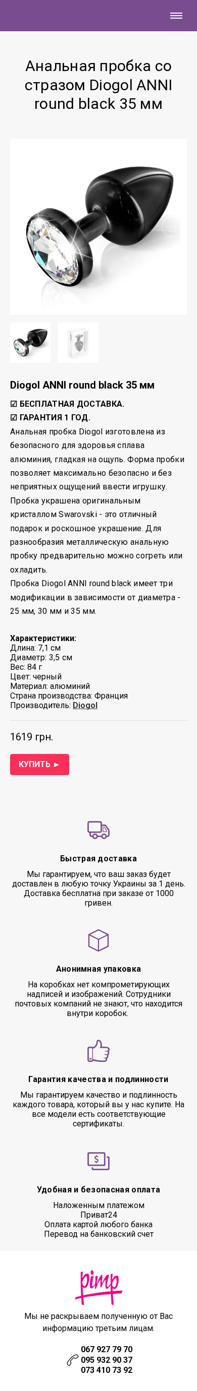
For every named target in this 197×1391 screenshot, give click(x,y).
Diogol (85, 705)
